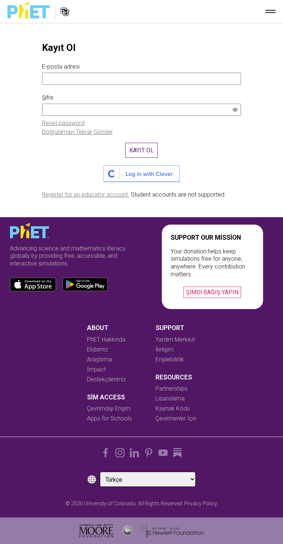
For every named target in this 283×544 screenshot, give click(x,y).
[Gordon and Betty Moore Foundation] (96, 530)
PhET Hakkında (106, 339)
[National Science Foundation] (127, 530)
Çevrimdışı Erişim (108, 408)
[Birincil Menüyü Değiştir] (270, 11)
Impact (96, 369)
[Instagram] (120, 452)
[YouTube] (163, 452)
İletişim (165, 349)
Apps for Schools (109, 418)
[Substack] (177, 452)
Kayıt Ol (141, 150)
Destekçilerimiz (106, 379)
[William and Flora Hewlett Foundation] (173, 530)
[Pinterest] (148, 452)
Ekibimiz (97, 349)
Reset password (63, 123)
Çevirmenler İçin (176, 418)
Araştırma (99, 359)
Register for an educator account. (85, 194)
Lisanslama (170, 398)
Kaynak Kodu (173, 408)
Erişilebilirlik (170, 359)
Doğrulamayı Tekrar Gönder (77, 131)
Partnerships (172, 388)
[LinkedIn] (134, 452)
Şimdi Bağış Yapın (212, 292)
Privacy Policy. (201, 503)
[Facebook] (105, 452)
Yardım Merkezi (175, 339)
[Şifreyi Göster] (236, 111)
